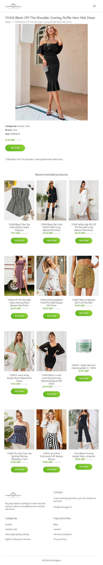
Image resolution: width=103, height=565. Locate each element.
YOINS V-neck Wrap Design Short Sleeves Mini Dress (19, 378)
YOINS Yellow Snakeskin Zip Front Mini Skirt (83, 301)
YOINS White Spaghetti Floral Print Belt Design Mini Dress (51, 303)
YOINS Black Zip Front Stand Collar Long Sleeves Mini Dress (51, 227)
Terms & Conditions (63, 534)
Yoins (27, 126)
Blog (56, 524)
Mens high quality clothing (17, 534)
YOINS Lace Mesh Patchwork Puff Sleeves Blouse (51, 456)
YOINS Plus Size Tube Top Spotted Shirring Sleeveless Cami (19, 456)
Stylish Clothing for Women (17, 539)
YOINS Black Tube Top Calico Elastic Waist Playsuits (19, 227)
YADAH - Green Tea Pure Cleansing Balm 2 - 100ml (83, 366)
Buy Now (15, 148)
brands (20, 126)
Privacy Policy (60, 539)
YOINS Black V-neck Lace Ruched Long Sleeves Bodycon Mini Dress (51, 379)
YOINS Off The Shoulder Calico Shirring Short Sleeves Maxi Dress (19, 303)
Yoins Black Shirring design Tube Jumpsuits (83, 455)
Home (8, 22)
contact (57, 529)
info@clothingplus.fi (63, 507)
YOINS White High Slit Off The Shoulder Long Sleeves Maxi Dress (83, 227)
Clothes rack (11, 529)
